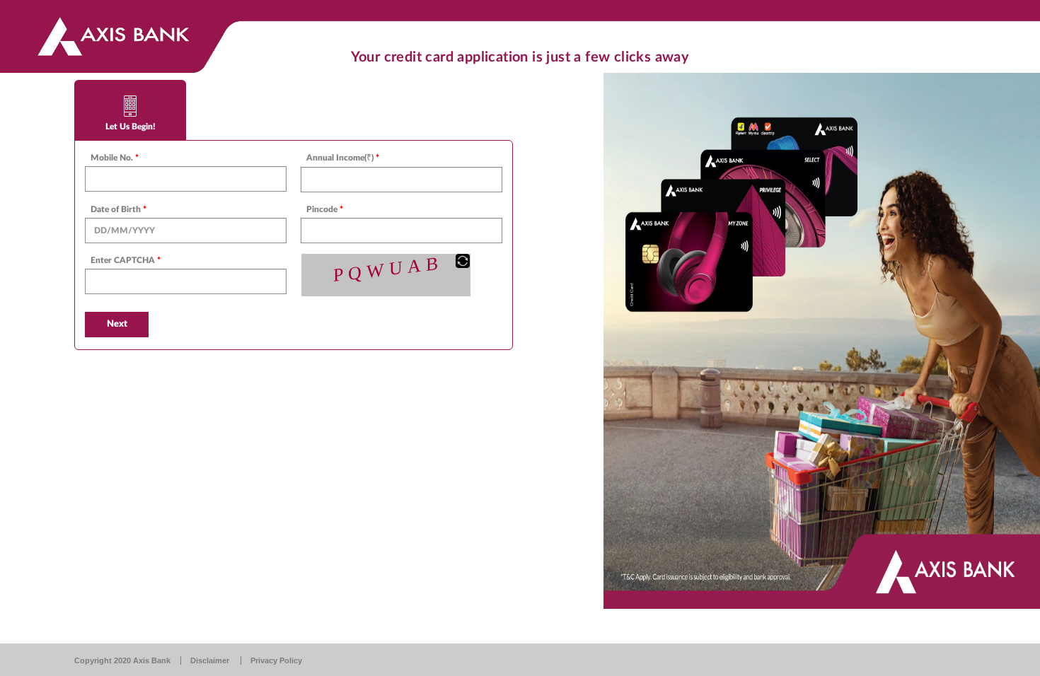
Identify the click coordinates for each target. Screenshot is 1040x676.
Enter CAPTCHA (126, 260)
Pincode (324, 209)
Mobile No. (115, 157)
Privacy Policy (276, 660)
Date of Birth (118, 209)
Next (117, 324)
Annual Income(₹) (342, 157)
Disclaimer (209, 660)
